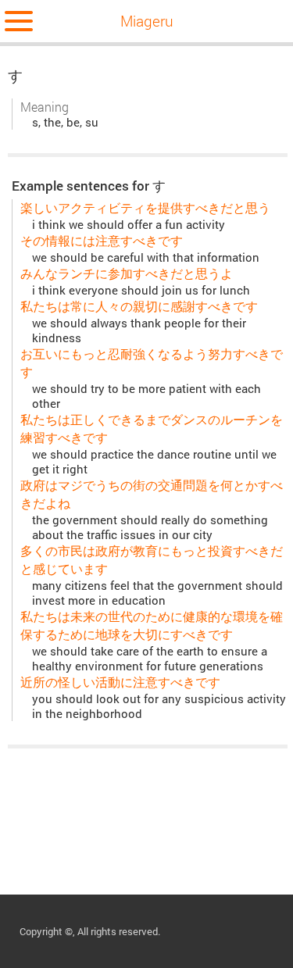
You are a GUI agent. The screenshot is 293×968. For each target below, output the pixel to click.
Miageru (146, 20)
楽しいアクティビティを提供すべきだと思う (145, 207)
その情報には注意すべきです (101, 240)
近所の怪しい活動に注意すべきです (120, 681)
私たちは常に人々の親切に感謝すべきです (139, 306)
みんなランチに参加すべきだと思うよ (126, 273)
